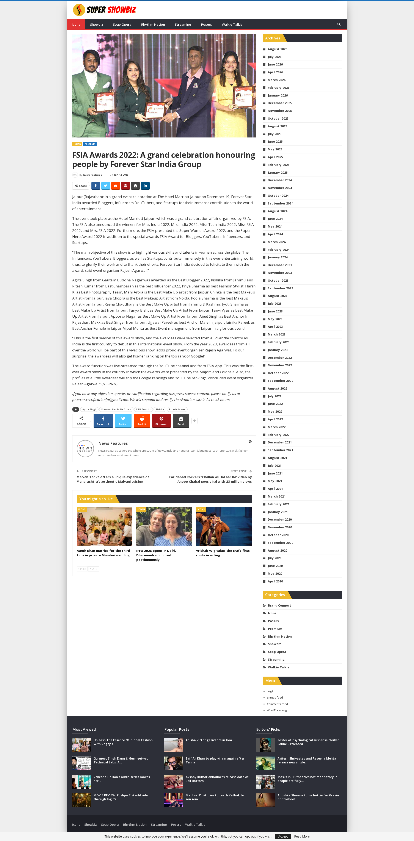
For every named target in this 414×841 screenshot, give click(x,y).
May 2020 (275, 573)
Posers (206, 24)
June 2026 (275, 64)
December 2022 (280, 358)
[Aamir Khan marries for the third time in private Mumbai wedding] (104, 526)
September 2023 (280, 288)
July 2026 (274, 57)
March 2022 (276, 427)
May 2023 (275, 319)
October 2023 (278, 280)
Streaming (183, 24)
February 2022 (278, 435)
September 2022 (280, 381)
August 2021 (277, 458)
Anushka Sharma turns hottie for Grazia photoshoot (308, 797)
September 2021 (280, 450)
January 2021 (278, 512)
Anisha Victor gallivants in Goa (209, 740)
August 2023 (277, 296)
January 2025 (278, 172)
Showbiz (96, 24)
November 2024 (280, 188)
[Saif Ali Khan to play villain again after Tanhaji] (173, 763)
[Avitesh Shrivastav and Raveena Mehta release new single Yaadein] (265, 763)
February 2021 (278, 504)
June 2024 (275, 219)
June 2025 (275, 141)
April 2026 (275, 72)
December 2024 (280, 180)
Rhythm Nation (153, 24)
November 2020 (280, 527)
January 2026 (278, 95)
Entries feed (275, 697)
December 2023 (280, 265)
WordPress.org (277, 710)
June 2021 (275, 473)
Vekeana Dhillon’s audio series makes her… (122, 779)
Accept (283, 836)
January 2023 (278, 350)
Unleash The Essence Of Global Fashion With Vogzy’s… (123, 742)
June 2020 (275, 566)
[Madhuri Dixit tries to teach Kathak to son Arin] (173, 800)
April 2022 (275, 419)
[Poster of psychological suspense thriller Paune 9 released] (265, 745)
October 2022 (278, 373)
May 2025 (275, 149)
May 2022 (275, 411)
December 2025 (280, 103)
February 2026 (278, 88)
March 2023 (276, 334)
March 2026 (276, 80)
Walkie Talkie (232, 24)
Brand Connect (279, 605)
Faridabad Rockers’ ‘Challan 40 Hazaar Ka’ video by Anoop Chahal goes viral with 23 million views (210, 479)
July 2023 (274, 303)
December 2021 (280, 442)
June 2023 (275, 311)
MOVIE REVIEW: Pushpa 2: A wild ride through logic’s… (121, 797)
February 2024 (278, 250)
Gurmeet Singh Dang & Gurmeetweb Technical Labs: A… (121, 760)
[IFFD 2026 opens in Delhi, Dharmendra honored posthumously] (164, 526)
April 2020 (275, 581)
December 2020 (280, 519)
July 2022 (274, 396)
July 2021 (274, 465)
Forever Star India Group (116, 409)
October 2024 (278, 195)
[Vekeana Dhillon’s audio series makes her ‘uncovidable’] (81, 782)
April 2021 (275, 489)
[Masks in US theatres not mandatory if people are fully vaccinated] (265, 782)
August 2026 (277, 49)
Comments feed (277, 704)
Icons (76, 24)
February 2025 (278, 165)
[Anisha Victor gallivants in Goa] (173, 745)
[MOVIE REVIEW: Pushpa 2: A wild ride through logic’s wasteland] (81, 800)
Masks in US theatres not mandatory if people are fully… (307, 779)
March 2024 (276, 242)
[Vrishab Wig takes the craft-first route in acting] (224, 526)
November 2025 (280, 111)
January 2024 (278, 257)
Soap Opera (122, 24)
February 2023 (278, 342)
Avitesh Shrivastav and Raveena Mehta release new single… (307, 760)
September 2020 (280, 543)
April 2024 (275, 234)
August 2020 (277, 550)
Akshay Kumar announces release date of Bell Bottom (217, 779)
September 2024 (280, 203)
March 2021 (276, 496)
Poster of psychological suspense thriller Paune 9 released (308, 742)
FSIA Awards (143, 409)
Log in (270, 691)
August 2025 (277, 126)
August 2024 (277, 211)
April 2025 (275, 157)
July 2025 (274, 134)
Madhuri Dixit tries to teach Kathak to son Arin (215, 797)
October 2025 (278, 118)
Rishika (160, 409)
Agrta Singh (89, 409)
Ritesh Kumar (177, 409)
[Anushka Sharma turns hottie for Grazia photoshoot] (265, 800)
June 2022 (275, 404)
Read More (302, 836)
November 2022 (280, 365)
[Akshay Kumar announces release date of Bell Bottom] (173, 782)
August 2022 (277, 388)
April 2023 (275, 327)
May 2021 (275, 481)
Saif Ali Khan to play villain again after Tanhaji (215, 760)
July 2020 (274, 558)
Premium (90, 143)
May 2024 (275, 226)
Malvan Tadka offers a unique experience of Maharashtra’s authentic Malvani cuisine (113, 479)
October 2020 (278, 535)
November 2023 (280, 273)
